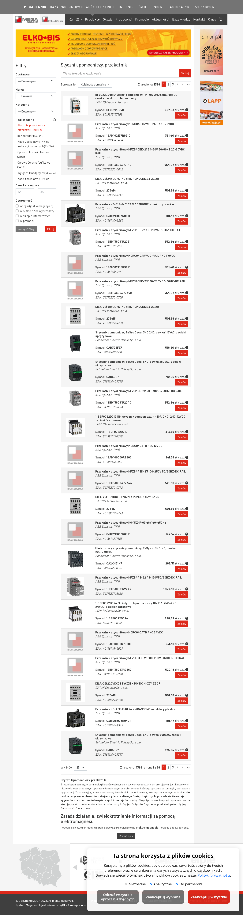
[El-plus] (52, 19)
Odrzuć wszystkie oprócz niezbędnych (118, 896)
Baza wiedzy (181, 19)
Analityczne (162, 884)
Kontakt (199, 19)
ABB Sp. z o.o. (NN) (107, 128)
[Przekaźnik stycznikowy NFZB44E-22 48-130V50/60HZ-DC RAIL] (75, 586)
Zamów (182, 115)
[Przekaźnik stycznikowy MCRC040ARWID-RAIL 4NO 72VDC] (75, 133)
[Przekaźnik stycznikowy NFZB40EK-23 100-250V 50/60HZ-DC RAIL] (75, 290)
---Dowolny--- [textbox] (27, 81)
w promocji (27, 220)
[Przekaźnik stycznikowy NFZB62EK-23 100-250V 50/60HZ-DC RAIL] (75, 667)
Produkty (92, 19)
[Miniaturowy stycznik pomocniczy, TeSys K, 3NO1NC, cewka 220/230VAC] (75, 559)
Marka (20, 89)
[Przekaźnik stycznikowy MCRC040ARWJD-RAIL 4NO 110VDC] (75, 265)
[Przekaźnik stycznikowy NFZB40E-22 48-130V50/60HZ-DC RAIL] (75, 400)
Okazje (107, 19)
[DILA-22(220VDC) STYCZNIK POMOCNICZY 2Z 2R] (75, 693)
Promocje (142, 19)
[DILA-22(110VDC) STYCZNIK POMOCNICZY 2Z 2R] (75, 506)
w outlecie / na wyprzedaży (37, 211)
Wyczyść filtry (26, 229)
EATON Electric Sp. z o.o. (111, 182)
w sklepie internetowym (35, 216)
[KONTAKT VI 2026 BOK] (211, 52)
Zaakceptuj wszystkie (209, 897)
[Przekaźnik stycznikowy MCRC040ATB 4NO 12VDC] (75, 455)
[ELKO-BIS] (103, 43)
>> (188, 84)
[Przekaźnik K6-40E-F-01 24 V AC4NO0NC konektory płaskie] (75, 718)
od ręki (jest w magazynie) (36, 206)
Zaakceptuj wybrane (163, 897)
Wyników (67, 767)
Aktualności (160, 19)
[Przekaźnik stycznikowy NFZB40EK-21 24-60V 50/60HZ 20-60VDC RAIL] (75, 160)
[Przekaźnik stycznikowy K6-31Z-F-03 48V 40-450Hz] (75, 532)
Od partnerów (190, 884)
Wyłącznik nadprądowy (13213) (36, 173)
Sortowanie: (69, 84)
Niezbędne (137, 884)
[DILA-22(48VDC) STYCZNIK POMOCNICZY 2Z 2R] (75, 316)
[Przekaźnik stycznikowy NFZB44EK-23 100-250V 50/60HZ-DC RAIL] (75, 480)
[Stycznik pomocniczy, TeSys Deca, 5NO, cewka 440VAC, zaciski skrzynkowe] (75, 746)
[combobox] (36, 81)
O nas (212, 19)
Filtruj (50, 229)
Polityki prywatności (214, 875)
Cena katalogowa (27, 185)
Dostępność (24, 200)
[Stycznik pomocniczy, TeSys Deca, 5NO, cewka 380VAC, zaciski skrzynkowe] (75, 372)
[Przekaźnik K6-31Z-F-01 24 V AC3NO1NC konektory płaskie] (75, 213)
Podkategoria (25, 119)
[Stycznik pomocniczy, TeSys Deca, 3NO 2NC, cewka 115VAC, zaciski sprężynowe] (75, 343)
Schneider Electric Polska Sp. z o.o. (118, 340)
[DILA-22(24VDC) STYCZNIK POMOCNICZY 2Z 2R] (75, 188)
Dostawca (23, 74)
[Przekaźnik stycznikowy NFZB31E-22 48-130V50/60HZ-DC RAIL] (75, 239)
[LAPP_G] (211, 102)
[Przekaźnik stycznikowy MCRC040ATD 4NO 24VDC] (75, 641)
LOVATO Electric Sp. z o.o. (112, 102)
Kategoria (22, 104)
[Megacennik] (26, 19)
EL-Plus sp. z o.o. (74, 905)
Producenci (123, 19)
